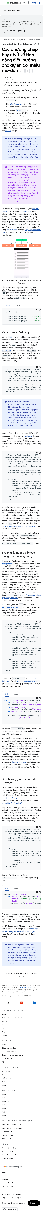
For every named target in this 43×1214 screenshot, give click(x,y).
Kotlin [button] (18, 306)
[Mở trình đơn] (3, 2)
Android (4, 1014)
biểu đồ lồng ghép (17, 104)
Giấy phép (18, 1194)
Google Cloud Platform (10, 1183)
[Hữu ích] (35, 44)
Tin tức (4, 1028)
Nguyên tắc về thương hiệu (12, 1198)
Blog (3, 1032)
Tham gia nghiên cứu (9, 1158)
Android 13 (5, 1108)
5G (3, 1062)
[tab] (7, 305)
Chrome (4, 1176)
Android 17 (5, 1094)
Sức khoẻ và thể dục (9, 1052)
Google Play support (9, 1155)
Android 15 (5, 1101)
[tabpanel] (21, 316)
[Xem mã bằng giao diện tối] (37, 309)
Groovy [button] (7, 306)
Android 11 (5, 1115)
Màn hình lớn (6, 1071)
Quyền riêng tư (7, 1059)
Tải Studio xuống (7, 1135)
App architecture (11, 11)
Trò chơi (4, 1044)
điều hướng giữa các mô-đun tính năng (20, 526)
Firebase (5, 1179)
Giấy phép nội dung (26, 987)
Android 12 (5, 1112)
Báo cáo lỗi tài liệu (8, 1151)
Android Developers (8, 40)
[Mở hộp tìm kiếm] (24, 2)
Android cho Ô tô (8, 1082)
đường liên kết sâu (19, 762)
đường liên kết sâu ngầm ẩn (12, 803)
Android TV (6, 1085)
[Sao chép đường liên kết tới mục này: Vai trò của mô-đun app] (33, 332)
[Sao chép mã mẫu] (39, 309)
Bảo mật (4, 1021)
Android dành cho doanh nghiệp (13, 1018)
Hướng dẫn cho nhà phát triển (12, 1128)
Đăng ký (33, 1203)
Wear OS (5, 1075)
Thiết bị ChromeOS (8, 1078)
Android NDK (6, 1139)
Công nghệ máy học (9, 1048)
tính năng (27, 211)
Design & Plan (21, 40)
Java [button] (16, 694)
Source (4, 1025)
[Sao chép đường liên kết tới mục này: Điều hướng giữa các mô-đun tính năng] (15, 783)
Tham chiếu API (7, 1132)
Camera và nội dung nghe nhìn (12, 1055)
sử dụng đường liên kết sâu (15, 798)
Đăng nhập (36, 3)
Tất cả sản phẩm (8, 1186)
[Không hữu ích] (38, 44)
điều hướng (27, 436)
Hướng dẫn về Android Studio (12, 1125)
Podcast (4, 1035)
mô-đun (8, 131)
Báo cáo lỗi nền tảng (9, 1148)
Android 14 (5, 1105)
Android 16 (5, 1098)
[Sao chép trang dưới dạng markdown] (28, 71)
